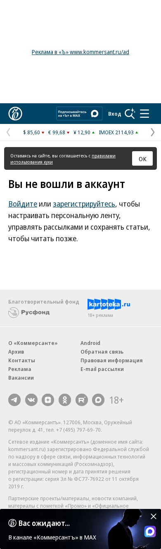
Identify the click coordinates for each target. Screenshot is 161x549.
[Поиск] (130, 113)
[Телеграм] (14, 400)
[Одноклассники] (65, 400)
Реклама (19, 369)
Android (90, 343)
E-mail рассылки (102, 369)
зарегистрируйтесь (84, 204)
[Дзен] (48, 400)
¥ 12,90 (81, 132)
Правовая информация (111, 360)
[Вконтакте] (31, 400)
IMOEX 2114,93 (116, 132)
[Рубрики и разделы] (144, 113)
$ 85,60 (31, 132)
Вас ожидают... (44, 523)
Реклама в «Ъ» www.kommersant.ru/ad (80, 52)
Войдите (22, 204)
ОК (143, 158)
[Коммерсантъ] (15, 114)
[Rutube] (82, 400)
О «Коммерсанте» (33, 343)
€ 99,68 (56, 132)
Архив (16, 351)
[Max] (98, 400)
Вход (114, 113)
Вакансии (21, 377)
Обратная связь (101, 351)
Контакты (21, 360)
